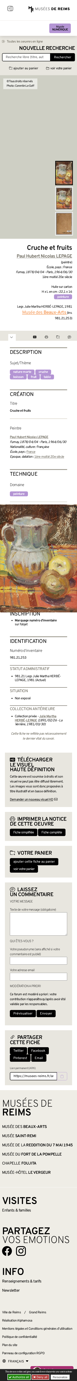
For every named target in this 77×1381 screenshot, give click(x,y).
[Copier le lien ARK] (62, 1076)
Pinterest (20, 1058)
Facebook (38, 1051)
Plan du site (9, 1345)
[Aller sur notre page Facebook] (7, 1251)
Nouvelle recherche (47, 48)
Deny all (41, 1377)
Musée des (24, 1126)
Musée (60, 28)
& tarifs (21, 1281)
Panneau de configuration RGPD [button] (23, 1353)
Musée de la (37, 1145)
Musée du (32, 1154)
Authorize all (20, 1377)
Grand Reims (37, 1312)
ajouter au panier (25, 68)
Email (39, 1058)
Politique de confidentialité (19, 1337)
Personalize (60, 1377)
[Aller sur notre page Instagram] (21, 1251)
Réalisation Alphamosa (17, 1321)
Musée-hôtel (26, 1172)
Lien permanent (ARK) (23, 1068)
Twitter (18, 1051)
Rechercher (62, 57)
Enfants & (16, 1210)
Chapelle (19, 1163)
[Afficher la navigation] (10, 9)
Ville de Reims (11, 1312)
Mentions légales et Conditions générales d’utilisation (37, 1329)
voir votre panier (60, 68)
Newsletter (11, 1290)
